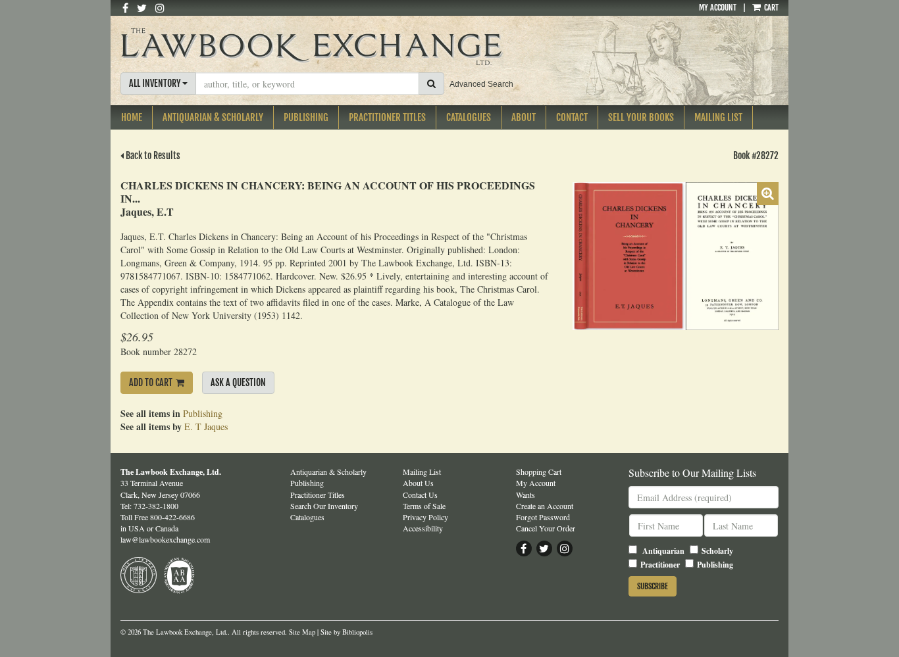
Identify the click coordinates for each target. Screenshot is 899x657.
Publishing (306, 117)
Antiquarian (663, 550)
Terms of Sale (424, 505)
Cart (770, 7)
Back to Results (152, 155)
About (523, 117)
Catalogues (468, 117)
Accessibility (423, 528)
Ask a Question (238, 382)
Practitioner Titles (387, 117)
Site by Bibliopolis (346, 632)
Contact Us (420, 494)
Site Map (302, 632)
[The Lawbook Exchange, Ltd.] (336, 47)
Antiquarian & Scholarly (213, 117)
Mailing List (718, 117)
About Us (418, 482)
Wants (525, 494)
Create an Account (544, 505)
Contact (572, 117)
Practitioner (660, 564)
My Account (717, 7)
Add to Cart (150, 382)
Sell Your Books (641, 117)
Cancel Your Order (545, 528)
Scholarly (717, 550)
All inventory (155, 83)
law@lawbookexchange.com (165, 539)
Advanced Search (481, 84)
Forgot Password (543, 517)
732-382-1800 (156, 505)
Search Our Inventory (324, 505)
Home (131, 117)
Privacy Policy (425, 517)
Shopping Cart (538, 471)
